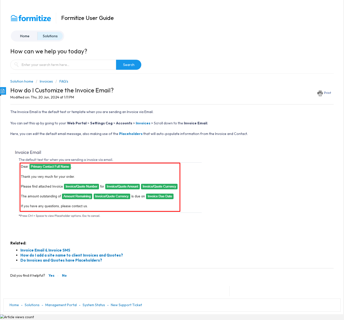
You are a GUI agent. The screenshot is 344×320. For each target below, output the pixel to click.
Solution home (22, 81)
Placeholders (131, 133)
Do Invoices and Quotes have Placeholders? (61, 260)
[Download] (163, 95)
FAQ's (63, 81)
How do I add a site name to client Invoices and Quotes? (71, 255)
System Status (94, 305)
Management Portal (61, 305)
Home (24, 36)
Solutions (50, 36)
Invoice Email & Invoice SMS (45, 250)
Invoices (46, 81)
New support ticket (126, 305)
